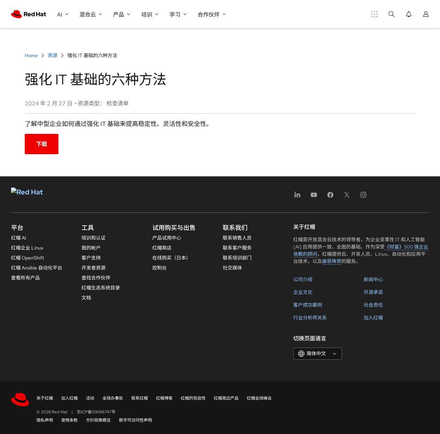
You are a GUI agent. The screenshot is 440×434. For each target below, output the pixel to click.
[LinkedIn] (297, 197)
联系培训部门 (237, 258)
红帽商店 (162, 248)
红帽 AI (18, 238)
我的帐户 (91, 248)
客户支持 (91, 258)
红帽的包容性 (193, 398)
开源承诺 (373, 292)
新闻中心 (373, 279)
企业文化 (302, 292)
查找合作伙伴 (95, 278)
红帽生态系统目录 (100, 288)
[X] (347, 197)
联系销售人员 (237, 238)
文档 (86, 298)
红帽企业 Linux (27, 248)
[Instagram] (363, 197)
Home (32, 55)
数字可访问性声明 (135, 420)
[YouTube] (314, 197)
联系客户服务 (237, 248)
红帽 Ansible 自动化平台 (36, 268)
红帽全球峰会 (259, 398)
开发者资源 (93, 268)
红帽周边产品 (226, 398)
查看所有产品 (25, 278)
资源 (52, 55)
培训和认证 (93, 238)
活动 (90, 398)
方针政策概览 (98, 420)
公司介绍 (302, 279)
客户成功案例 (307, 305)
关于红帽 (44, 398)
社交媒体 (232, 268)
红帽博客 (164, 398)
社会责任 (373, 305)
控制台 (159, 268)
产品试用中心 (166, 238)
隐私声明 (44, 420)
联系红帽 (139, 398)
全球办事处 (112, 398)
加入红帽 (373, 318)
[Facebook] (330, 197)
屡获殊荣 (331, 261)
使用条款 (69, 420)
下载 (41, 144)
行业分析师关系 (310, 318)
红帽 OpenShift (27, 258)
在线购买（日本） (171, 258)
